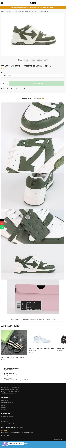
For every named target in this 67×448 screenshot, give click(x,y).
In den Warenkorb (37, 83)
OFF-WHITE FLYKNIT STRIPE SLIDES (12, 357)
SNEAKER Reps (51, 319)
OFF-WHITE (7, 11)
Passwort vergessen (7, 402)
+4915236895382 (14, 387)
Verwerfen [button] (5, 445)
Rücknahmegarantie (7, 416)
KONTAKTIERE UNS (7, 421)
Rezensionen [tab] (38, 98)
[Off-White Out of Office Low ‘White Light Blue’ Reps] (42, 338)
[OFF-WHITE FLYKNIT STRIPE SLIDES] (14, 342)
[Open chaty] (5, 443)
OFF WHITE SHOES (16, 11)
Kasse (3, 405)
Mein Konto (4, 400)
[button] (62, 15)
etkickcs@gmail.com (12, 389)
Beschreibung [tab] (26, 98)
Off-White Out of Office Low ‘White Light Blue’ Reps (41, 349)
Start (2, 11)
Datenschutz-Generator (8, 419)
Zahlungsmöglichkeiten (8, 424)
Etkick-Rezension (6, 410)
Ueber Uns (4, 407)
